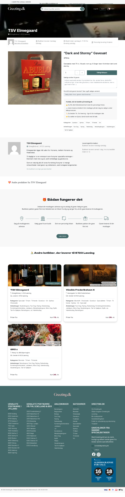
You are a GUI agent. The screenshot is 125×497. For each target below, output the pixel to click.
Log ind (96, 9)
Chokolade (76, 414)
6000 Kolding (12, 414)
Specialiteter (77, 424)
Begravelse (58, 411)
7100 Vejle (11, 426)
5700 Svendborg (32, 445)
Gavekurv (74, 122)
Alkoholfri (76, 409)
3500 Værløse (31, 428)
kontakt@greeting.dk (102, 446)
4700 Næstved (31, 436)
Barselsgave (58, 409)
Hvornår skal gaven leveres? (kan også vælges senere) (82, 91)
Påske (56, 441)
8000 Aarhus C (13, 433)
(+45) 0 (97, 450)
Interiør (75, 421)
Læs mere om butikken (21, 43)
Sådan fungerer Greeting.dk (101, 411)
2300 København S (33, 416)
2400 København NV (33, 419)
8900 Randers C (13, 445)
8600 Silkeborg (13, 440)
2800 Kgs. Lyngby (32, 423)
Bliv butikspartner (97, 416)
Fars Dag (76, 127)
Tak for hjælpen (69, 130)
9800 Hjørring (12, 453)
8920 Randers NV (13, 448)
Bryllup (56, 414)
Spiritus (82, 122)
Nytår (56, 438)
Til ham (88, 122)
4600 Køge (30, 433)
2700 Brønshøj (31, 421)
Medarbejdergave (99, 127)
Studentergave (111, 127)
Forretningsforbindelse (61, 424)
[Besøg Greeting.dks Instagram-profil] (99, 454)
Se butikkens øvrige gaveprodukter (39, 169)
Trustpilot (94, 424)
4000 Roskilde (31, 431)
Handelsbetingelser (98, 419)
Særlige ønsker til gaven (71, 77)
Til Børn (75, 431)
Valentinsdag (58, 448)
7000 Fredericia (13, 423)
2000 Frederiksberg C (34, 411)
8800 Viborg (12, 443)
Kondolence (58, 431)
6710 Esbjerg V (13, 421)
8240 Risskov (12, 438)
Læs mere (62, 236)
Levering (94, 414)
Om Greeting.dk (97, 409)
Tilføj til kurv (102, 73)
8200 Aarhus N (13, 435)
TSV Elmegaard (20, 41)
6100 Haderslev (13, 416)
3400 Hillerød (31, 426)
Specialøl (76, 426)
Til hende (94, 122)
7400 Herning (12, 428)
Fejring (82, 127)
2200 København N (33, 414)
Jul (55, 428)
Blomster (76, 411)
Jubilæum (57, 426)
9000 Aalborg (12, 450)
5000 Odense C (32, 438)
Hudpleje (76, 419)
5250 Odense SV (32, 440)
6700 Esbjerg (12, 418)
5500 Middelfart (32, 443)
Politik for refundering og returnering (103, 421)
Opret (102, 9)
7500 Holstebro (13, 431)
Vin (100, 122)
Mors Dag (57, 436)
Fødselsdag (89, 127)
